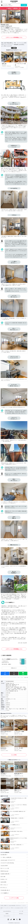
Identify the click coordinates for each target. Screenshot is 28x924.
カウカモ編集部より (5, 893)
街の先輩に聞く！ (4, 854)
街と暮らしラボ (4, 879)
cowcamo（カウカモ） (19, 44)
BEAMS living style (4, 871)
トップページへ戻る (14, 897)
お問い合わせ (21, 913)
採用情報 (7, 913)
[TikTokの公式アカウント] (11, 919)
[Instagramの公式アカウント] (8, 919)
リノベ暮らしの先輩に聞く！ (7, 857)
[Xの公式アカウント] (17, 919)
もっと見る (14, 754)
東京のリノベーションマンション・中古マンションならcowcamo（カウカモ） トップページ (14, 908)
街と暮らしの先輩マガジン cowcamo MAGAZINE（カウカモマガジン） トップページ (13, 905)
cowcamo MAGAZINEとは (7, 911)
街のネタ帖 (3, 876)
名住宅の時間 (3, 882)
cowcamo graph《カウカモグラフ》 (8, 860)
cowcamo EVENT (4, 865)
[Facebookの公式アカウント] (19, 919)
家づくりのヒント (4, 884)
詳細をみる (13, 668)
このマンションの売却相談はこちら (14, 37)
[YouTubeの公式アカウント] (14, 919)
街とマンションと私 (5, 868)
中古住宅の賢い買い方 (5, 890)
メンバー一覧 (21, 911)
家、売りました (4, 887)
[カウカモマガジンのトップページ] (14, 1)
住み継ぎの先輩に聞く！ (6, 873)
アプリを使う (23, 5)
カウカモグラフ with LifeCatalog (7, 862)
